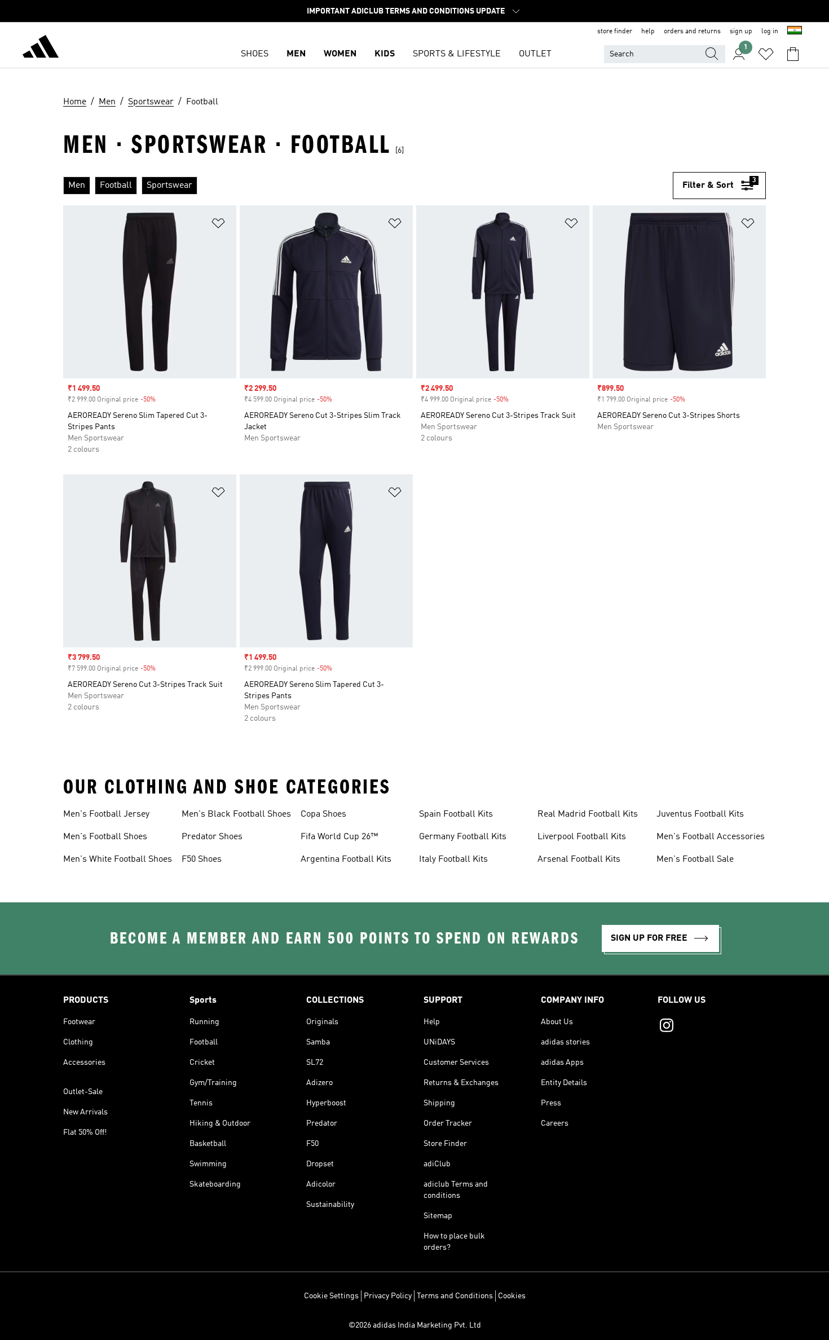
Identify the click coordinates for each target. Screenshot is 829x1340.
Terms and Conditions (455, 1296)
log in (769, 31)
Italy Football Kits (453, 859)
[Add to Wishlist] (218, 225)
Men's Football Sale (695, 859)
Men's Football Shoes (105, 836)
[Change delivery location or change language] (794, 32)
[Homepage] (41, 48)
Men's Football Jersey (106, 814)
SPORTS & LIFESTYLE (457, 54)
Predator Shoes (212, 836)
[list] (368, 186)
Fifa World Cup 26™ (339, 836)
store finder (614, 31)
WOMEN (340, 54)
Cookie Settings (331, 1296)
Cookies (512, 1296)
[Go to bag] (792, 54)
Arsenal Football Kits (578, 859)
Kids (384, 54)
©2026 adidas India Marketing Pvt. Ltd (415, 1325)
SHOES (254, 54)
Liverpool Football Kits (581, 836)
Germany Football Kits (462, 836)
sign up (741, 31)
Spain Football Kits (456, 814)
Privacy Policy (388, 1296)
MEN (296, 54)
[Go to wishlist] (765, 54)
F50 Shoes (202, 859)
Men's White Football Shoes (117, 859)
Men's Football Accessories (710, 836)
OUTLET (535, 54)
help (648, 31)
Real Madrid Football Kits (587, 814)
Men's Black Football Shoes (236, 814)
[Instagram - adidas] (712, 1027)
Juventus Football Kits (700, 814)
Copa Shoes (323, 814)
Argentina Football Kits (346, 859)
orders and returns (692, 31)
